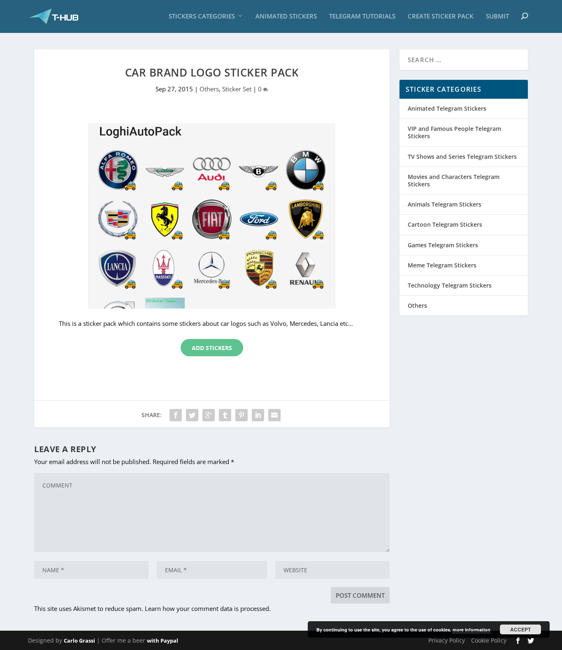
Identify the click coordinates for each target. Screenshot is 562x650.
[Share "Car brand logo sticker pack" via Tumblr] (225, 415)
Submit (497, 16)
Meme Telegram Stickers (442, 265)
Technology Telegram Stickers (450, 285)
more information (471, 630)
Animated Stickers (286, 16)
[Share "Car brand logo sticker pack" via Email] (274, 415)
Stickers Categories (202, 16)
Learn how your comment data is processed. (208, 608)
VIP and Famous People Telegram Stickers (454, 132)
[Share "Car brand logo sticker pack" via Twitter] (192, 415)
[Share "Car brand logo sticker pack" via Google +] (208, 415)
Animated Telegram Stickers (447, 108)
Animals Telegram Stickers (444, 204)
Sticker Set (236, 89)
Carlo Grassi (79, 640)
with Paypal (162, 640)
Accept (520, 629)
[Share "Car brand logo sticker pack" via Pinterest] (241, 415)
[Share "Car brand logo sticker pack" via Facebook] (175, 415)
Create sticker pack (441, 16)
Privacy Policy (446, 640)
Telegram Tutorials (362, 16)
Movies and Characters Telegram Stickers (453, 180)
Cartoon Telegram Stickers (445, 224)
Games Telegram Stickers (443, 245)
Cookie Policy (488, 640)
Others (209, 89)
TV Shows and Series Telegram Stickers (462, 156)
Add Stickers (212, 348)
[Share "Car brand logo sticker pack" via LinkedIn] (258, 415)
